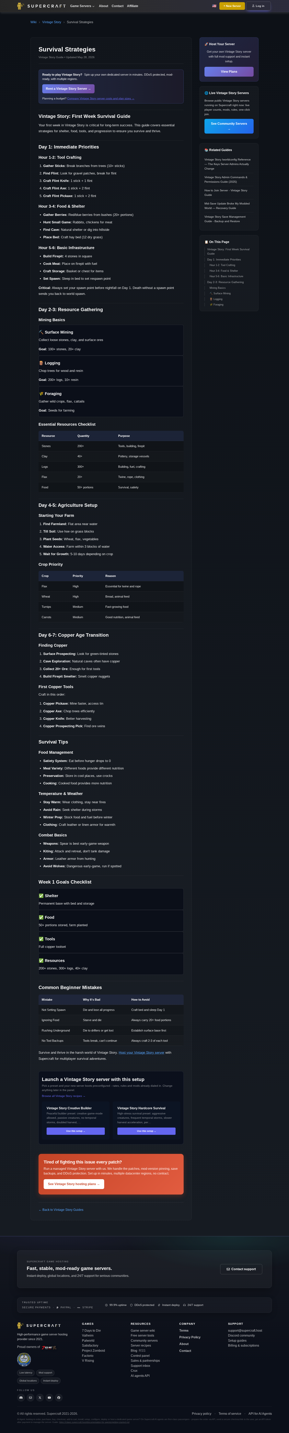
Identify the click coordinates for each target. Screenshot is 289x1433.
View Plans (229, 71)
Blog (134, 1350)
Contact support (243, 1269)
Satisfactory (90, 1345)
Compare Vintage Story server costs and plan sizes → (100, 98)
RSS (142, 1350)
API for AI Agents (260, 1413)
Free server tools (142, 1335)
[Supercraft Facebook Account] (59, 1398)
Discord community (241, 1335)
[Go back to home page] (42, 6)
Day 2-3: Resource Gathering (225, 282)
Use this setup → (75, 1131)
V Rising (88, 1360)
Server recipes (141, 1345)
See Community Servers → (229, 126)
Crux (134, 1370)
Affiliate (132, 6)
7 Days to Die (91, 1330)
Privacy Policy (190, 1337)
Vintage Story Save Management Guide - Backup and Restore (225, 219)
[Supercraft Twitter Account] (40, 1398)
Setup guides (237, 1340)
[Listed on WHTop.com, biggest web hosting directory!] (24, 1359)
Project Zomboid (93, 1350)
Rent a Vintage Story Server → (68, 88)
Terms (184, 1330)
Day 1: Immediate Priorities (224, 259)
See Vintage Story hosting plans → (74, 1184)
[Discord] (21, 1398)
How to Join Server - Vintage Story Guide (225, 192)
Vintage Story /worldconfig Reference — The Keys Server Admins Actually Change (227, 164)
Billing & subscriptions (243, 1345)
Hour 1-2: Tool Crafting (222, 265)
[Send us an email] (30, 1398)
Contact (117, 6)
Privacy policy (201, 1413)
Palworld (88, 1340)
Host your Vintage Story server (141, 1052)
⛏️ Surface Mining (220, 293)
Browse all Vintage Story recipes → (64, 1095)
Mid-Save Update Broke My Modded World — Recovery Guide (227, 206)
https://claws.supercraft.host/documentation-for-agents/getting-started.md (94, 1422)
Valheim (87, 1335)
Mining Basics (218, 287)
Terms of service (230, 1413)
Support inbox (140, 1365)
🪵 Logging (216, 299)
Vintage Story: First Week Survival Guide (228, 251)
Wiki (33, 22)
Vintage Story (51, 22)
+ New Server (232, 5)
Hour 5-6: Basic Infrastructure (226, 276)
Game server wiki (143, 1330)
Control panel (140, 1355)
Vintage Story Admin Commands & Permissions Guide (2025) (225, 179)
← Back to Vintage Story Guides (61, 1209)
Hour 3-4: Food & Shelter (224, 270)
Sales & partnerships (145, 1360)
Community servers (144, 1340)
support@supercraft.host (245, 1330)
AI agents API (140, 1375)
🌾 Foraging (216, 304)
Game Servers (80, 6)
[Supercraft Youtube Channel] (49, 1398)
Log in (259, 5)
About (103, 6)
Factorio (87, 1355)
